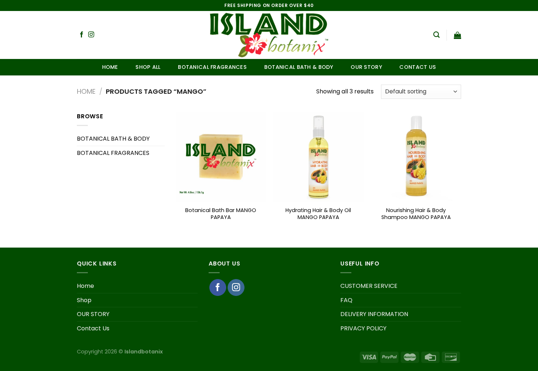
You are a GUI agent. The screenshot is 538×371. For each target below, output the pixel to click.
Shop (84, 300)
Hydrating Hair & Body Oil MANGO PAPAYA (318, 213)
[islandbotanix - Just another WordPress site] (269, 35)
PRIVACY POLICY (363, 328)
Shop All (147, 67)
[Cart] (457, 35)
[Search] (436, 34)
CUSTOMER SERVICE (368, 286)
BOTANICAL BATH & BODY (298, 67)
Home (110, 67)
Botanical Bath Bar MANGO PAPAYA (220, 213)
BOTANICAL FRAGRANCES (212, 67)
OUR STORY (366, 67)
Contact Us (417, 67)
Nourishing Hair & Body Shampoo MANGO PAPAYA (416, 213)
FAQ (346, 300)
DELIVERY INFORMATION (374, 314)
